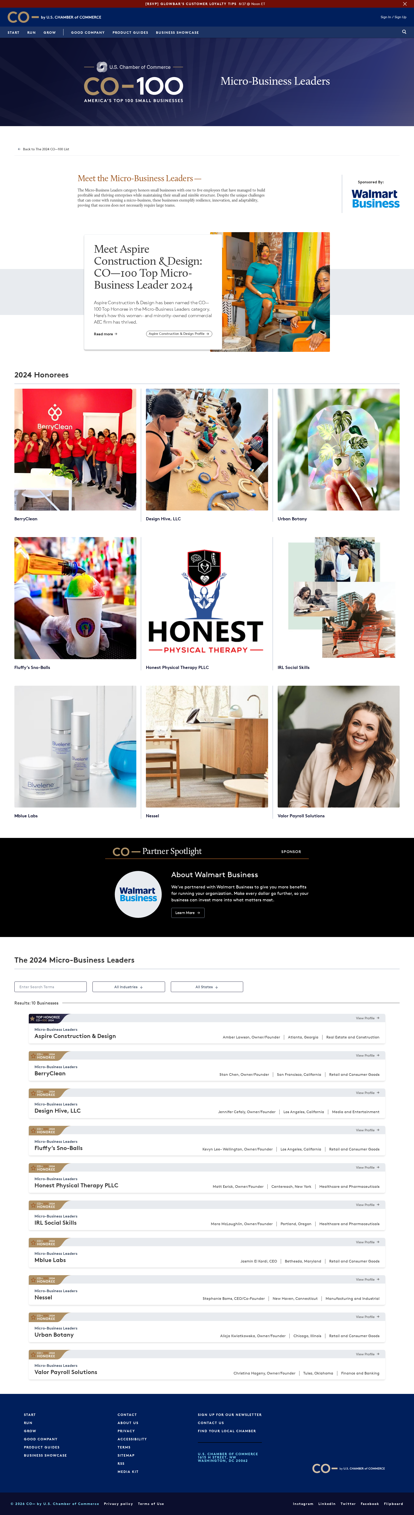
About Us (128, 1423)
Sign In (386, 17)
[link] (404, 32)
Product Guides (130, 32)
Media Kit (128, 1472)
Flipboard (393, 1504)
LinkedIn (327, 1504)
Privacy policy (118, 1504)
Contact (127, 1415)
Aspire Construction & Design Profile (177, 333)
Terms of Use (151, 1504)
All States (204, 987)
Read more (103, 334)
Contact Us (211, 1423)
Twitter (348, 1504)
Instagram (303, 1504)
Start (14, 32)
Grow (50, 32)
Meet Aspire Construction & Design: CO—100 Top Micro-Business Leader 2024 (148, 268)
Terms (124, 1447)
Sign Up (400, 17)
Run (31, 32)
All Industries (126, 987)
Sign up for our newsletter (230, 1415)
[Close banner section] (405, 4)
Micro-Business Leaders (55, 1029)
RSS (121, 1463)
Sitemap (126, 1455)
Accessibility (132, 1439)
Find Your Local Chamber (227, 1431)
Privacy (126, 1431)
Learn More (185, 912)
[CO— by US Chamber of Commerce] (23, 17)
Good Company (88, 32)
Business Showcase (177, 32)
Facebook (370, 1504)
